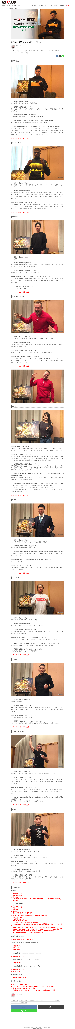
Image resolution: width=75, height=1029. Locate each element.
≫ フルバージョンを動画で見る (20, 138)
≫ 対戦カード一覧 (16, 895)
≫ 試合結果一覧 (15, 971)
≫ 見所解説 (14, 897)
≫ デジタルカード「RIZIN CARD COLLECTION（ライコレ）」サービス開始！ (33, 986)
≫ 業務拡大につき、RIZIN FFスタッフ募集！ (23, 988)
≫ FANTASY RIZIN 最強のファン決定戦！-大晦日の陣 (27, 932)
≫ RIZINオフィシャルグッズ (19, 984)
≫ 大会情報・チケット (18, 894)
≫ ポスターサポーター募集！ (20, 921)
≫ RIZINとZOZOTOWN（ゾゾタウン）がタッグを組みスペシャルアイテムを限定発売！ (37, 929)
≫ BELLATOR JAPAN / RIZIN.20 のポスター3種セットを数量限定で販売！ (33, 931)
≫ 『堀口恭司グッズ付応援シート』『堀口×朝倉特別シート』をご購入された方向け (36, 899)
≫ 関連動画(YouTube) (17, 919)
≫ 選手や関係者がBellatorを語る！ (21, 913)
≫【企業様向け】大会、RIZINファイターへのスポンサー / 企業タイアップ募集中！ (34, 990)
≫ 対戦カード (15, 948)
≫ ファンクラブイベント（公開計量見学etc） (24, 922)
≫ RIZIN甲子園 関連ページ (18, 978)
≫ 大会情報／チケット (17, 946)
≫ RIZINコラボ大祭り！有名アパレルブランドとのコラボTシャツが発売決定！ (34, 927)
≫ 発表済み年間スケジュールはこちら (22, 939)
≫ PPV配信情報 (15, 950)
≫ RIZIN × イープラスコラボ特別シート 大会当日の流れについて (30, 915)
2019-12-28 (19, 46)
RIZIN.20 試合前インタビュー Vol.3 (26, 42)
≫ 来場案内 (14, 900)
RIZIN (17, 47)
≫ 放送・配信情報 (16, 917)
